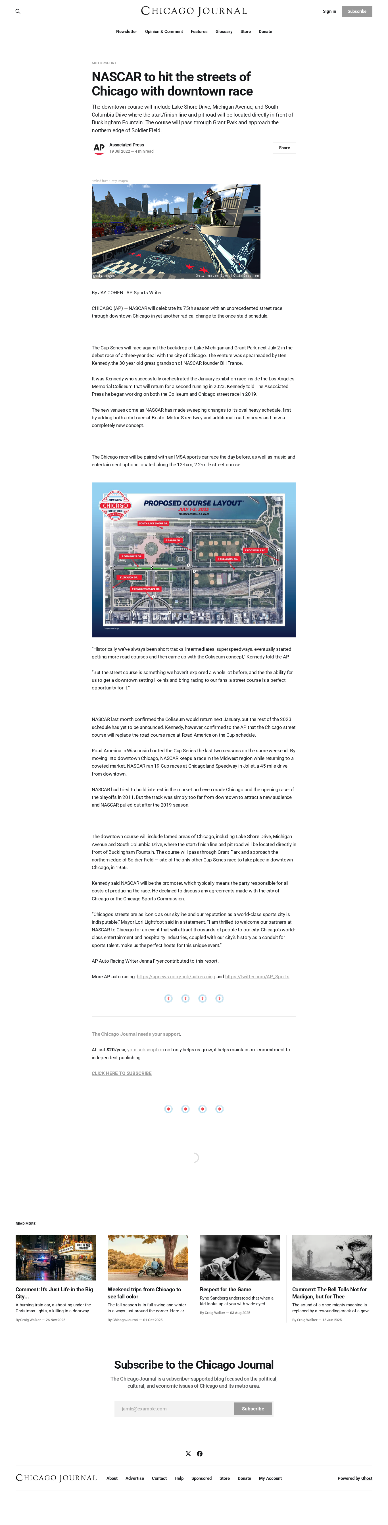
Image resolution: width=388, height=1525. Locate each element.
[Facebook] (200, 1453)
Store (246, 31)
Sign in (329, 11)
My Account (270, 1478)
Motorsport (104, 63)
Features (199, 31)
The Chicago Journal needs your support (136, 1034)
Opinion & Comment (164, 31)
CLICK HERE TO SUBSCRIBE (122, 1073)
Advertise (135, 1478)
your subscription (145, 1049)
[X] (188, 1453)
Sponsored (201, 1478)
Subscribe (357, 11)
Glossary (224, 31)
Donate (265, 31)
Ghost (366, 1478)
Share (284, 147)
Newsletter (126, 31)
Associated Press (126, 145)
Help (179, 1478)
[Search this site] (18, 11)
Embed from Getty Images (110, 181)
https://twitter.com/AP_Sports (257, 976)
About (112, 1478)
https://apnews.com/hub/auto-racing (176, 976)
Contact (159, 1478)
